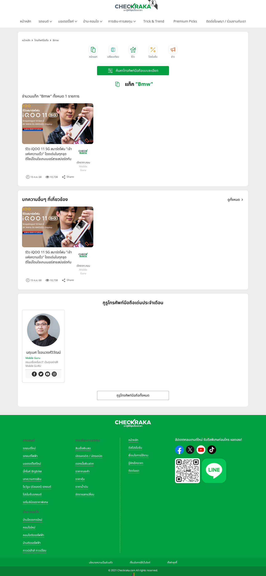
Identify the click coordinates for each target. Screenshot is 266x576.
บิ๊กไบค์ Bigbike (32, 471)
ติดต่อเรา (133, 471)
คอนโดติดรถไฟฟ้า (33, 535)
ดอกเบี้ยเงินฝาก (84, 464)
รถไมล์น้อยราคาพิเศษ (35, 502)
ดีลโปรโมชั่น (135, 448)
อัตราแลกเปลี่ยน (84, 494)
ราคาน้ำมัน (81, 487)
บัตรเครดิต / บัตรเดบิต (88, 456)
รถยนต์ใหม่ (29, 448)
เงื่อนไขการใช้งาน (138, 455)
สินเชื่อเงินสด (83, 448)
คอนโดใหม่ (29, 527)
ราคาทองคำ (82, 471)
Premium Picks (185, 21)
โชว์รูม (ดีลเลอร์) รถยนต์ (37, 487)
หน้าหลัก (25, 21)
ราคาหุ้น (80, 479)
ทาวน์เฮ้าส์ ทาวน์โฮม (34, 550)
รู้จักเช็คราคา (135, 463)
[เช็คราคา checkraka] (133, 7)
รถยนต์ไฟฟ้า (30, 456)
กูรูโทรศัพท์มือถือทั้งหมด (133, 395)
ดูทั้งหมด (234, 199)
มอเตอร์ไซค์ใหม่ (32, 464)
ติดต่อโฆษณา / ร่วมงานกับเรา (226, 21)
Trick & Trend (153, 21)
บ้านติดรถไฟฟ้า (32, 543)
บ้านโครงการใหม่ (32, 520)
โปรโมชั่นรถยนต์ (32, 494)
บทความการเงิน (32, 479)
